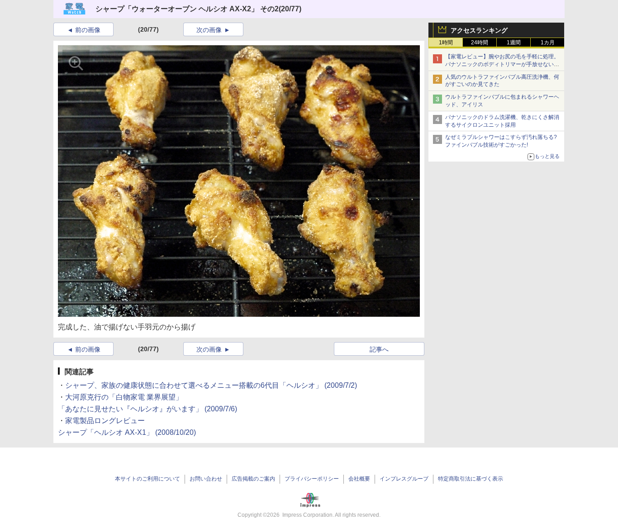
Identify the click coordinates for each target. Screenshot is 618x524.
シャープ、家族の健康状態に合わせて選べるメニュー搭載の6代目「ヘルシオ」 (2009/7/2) (211, 385)
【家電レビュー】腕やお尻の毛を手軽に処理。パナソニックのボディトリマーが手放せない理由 (502, 64)
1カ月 (548, 42)
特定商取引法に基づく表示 (470, 479)
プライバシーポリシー (312, 479)
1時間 (446, 42)
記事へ (379, 349)
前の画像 (87, 29)
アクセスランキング (479, 30)
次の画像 (209, 29)
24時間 (479, 42)
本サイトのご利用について (147, 479)
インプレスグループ (404, 479)
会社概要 (359, 479)
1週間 (514, 42)
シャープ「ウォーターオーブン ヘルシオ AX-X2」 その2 (187, 9)
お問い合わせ (206, 479)
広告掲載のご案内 (253, 479)
